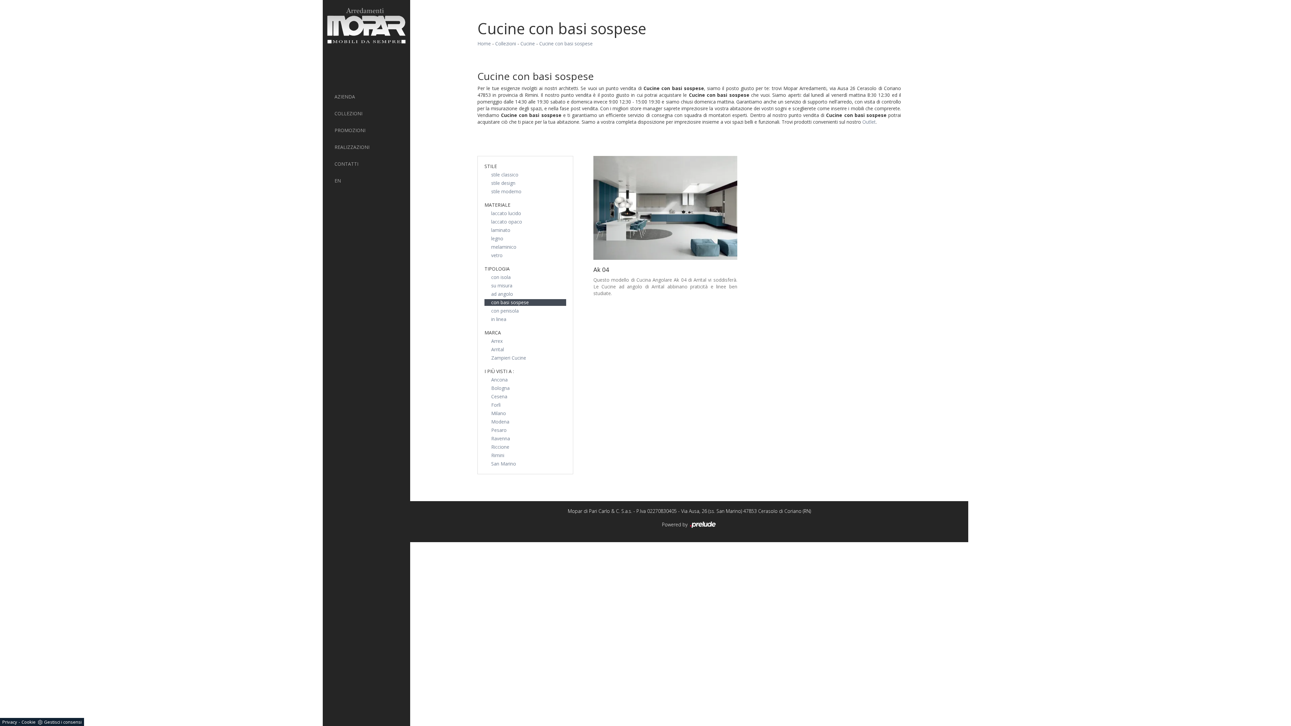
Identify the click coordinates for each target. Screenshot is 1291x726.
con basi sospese (510, 302)
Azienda (345, 96)
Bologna (500, 388)
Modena (500, 421)
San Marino (503, 463)
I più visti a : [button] (499, 371)
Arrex (497, 341)
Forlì (496, 405)
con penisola (505, 311)
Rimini (497, 455)
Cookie (29, 722)
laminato (500, 230)
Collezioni (348, 113)
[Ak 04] (665, 208)
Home (484, 43)
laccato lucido (506, 213)
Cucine (527, 43)
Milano (498, 413)
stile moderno (506, 191)
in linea (498, 319)
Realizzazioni (352, 147)
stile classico (504, 174)
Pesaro (499, 430)
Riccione (500, 447)
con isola (501, 277)
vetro (497, 255)
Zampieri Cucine (508, 358)
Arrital (497, 349)
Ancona (499, 379)
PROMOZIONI (350, 130)
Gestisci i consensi (63, 722)
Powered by (675, 524)
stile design (503, 183)
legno (497, 238)
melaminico (503, 247)
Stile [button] (490, 166)
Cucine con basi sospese (566, 43)
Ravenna (500, 438)
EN (338, 180)
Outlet (869, 122)
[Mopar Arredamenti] (366, 26)
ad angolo (502, 294)
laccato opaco (506, 221)
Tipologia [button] (497, 269)
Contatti (346, 164)
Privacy (9, 722)
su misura (501, 285)
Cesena (499, 396)
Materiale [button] (497, 205)
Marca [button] (492, 332)
